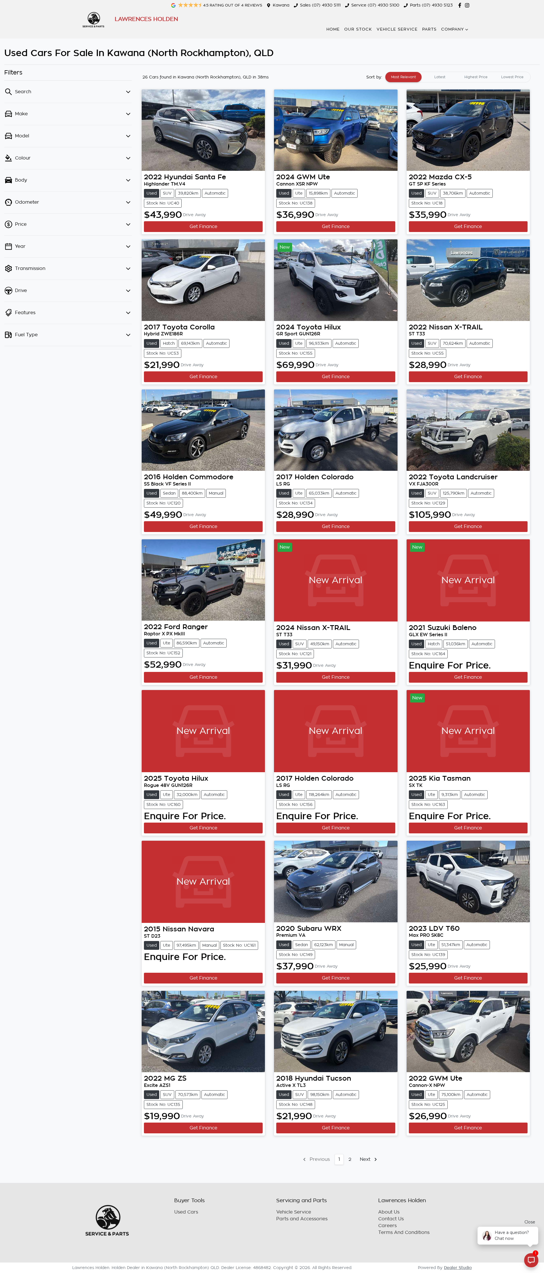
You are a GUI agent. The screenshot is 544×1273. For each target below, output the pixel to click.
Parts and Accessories (302, 1219)
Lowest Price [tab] (512, 77)
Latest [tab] (439, 77)
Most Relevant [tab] (403, 77)
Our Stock (358, 29)
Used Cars (186, 1212)
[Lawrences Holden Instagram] (468, 5)
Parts (429, 29)
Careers (387, 1225)
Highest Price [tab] (476, 77)
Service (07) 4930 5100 (375, 5)
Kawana (281, 5)
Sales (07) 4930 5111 (320, 5)
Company (452, 29)
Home (333, 29)
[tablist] (458, 77)
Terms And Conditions (404, 1232)
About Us (389, 1212)
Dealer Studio (458, 1267)
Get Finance (203, 226)
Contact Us (391, 1219)
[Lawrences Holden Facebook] (460, 5)
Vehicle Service (397, 29)
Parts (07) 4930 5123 (431, 5)
